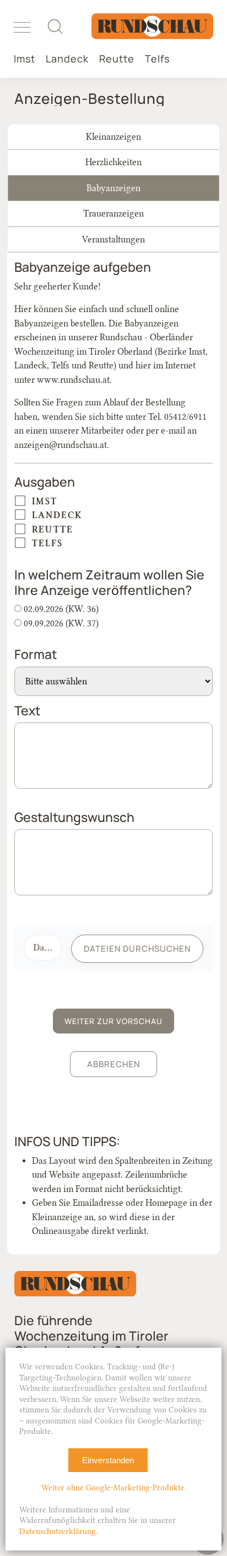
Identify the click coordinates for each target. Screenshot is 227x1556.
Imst (24, 59)
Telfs (157, 59)
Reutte (116, 59)
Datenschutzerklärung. (58, 1531)
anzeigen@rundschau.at (60, 445)
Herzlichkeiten (113, 162)
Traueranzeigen (113, 213)
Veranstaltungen (113, 239)
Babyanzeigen (113, 188)
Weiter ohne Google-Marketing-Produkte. (113, 1487)
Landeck (67, 59)
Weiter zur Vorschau (113, 1021)
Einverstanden (108, 1460)
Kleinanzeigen (113, 136)
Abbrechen (113, 1064)
